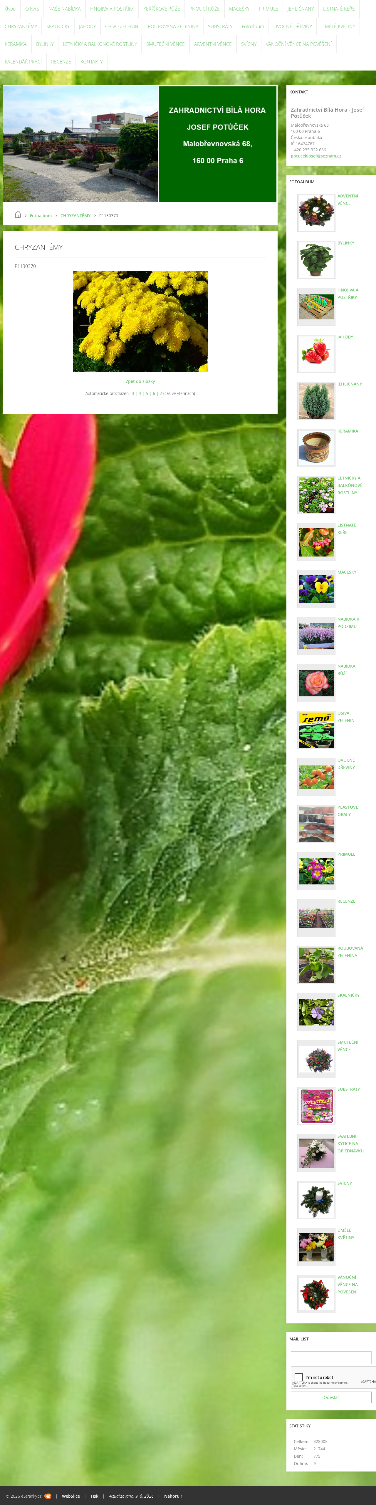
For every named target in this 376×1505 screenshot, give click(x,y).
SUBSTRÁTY (220, 26)
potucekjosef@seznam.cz (316, 156)
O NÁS (32, 9)
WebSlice (71, 1496)
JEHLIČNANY (301, 9)
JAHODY (87, 26)
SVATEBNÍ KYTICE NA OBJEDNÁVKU (351, 1143)
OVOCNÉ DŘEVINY (292, 26)
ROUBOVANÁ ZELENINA (173, 26)
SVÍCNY (248, 44)
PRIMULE (268, 9)
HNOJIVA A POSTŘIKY (112, 9)
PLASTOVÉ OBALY (348, 810)
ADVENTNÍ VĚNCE (213, 44)
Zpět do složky (140, 381)
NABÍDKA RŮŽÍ (346, 669)
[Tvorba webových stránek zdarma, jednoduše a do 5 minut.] (47, 1496)
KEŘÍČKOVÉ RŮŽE (161, 9)
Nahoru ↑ (173, 1496)
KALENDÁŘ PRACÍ (23, 61)
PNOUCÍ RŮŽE (204, 9)
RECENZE (61, 61)
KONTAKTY (91, 61)
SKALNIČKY (58, 26)
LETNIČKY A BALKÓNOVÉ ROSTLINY (100, 44)
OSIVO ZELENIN (121, 26)
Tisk (94, 1496)
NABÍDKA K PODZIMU (348, 622)
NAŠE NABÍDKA (64, 9)
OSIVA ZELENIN (346, 716)
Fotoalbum (253, 26)
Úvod (10, 9)
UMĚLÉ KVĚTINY (338, 26)
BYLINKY (44, 44)
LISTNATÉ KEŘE (339, 9)
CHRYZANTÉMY (21, 26)
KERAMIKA (16, 44)
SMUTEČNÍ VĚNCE (165, 44)
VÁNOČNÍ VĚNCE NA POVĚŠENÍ (299, 44)
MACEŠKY (239, 9)
